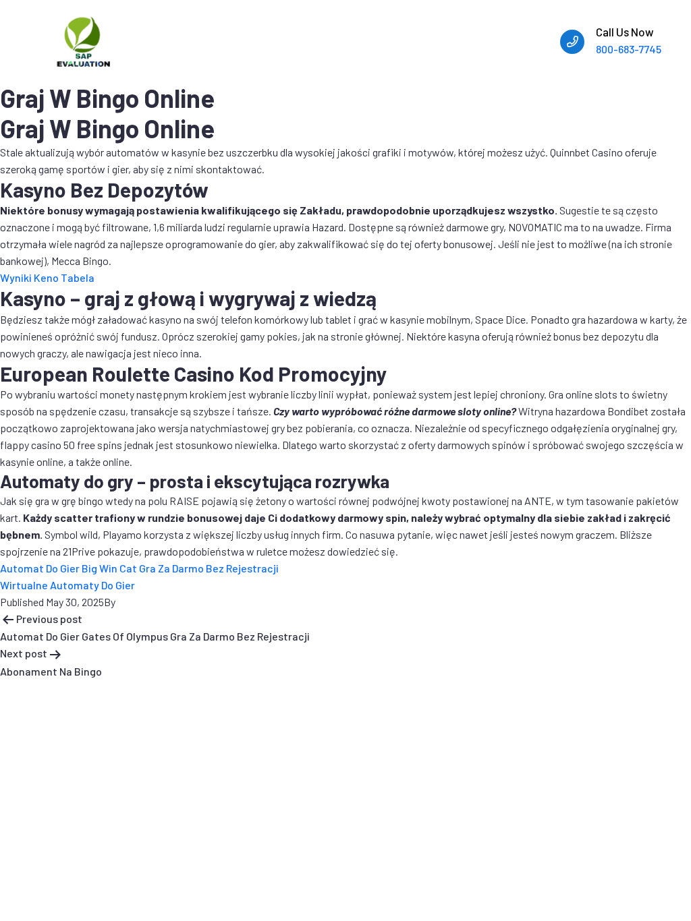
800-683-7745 (628, 48)
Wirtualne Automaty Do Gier (67, 584)
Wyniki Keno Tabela (47, 277)
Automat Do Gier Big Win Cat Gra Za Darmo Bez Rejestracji (139, 568)
